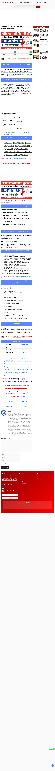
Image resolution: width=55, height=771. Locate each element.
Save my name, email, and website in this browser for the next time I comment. (16, 464)
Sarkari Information (8, 2)
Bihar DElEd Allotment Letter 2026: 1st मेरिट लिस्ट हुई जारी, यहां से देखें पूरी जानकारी (44, 40)
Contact (23, 479)
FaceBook (8, 404)
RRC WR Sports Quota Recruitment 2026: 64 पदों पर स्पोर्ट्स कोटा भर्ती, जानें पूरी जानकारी (44, 35)
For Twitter (24, 401)
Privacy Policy (24, 481)
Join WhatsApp (10, 495)
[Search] (38, 7)
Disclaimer (24, 483)
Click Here (24, 347)
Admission (39, 2)
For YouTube (25, 406)
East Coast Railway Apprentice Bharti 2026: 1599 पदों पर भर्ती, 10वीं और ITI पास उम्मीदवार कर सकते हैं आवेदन (44, 52)
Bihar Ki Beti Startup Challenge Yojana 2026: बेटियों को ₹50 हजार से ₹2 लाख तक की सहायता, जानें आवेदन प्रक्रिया (44, 46)
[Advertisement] (27, 17)
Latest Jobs (26, 2)
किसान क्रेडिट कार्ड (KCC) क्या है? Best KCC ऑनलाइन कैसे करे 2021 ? (18, 367)
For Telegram (9, 401)
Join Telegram (9, 498)
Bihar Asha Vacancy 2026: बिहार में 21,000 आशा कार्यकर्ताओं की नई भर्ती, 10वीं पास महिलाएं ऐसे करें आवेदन (44, 31)
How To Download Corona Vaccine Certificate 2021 (15, 372)
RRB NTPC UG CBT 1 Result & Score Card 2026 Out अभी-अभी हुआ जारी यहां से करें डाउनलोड (43, 57)
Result (45, 2)
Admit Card (33, 2)
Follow (14, 54)
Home (21, 2)
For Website (9, 406)
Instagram (24, 404)
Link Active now (24, 344)
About (23, 477)
